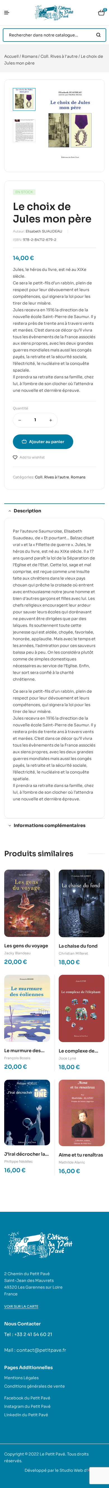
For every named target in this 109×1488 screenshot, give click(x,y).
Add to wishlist (32, 457)
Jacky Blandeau (17, 953)
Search (98, 35)
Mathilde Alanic (72, 1162)
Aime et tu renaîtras (81, 1155)
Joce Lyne (67, 1058)
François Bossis (17, 1058)
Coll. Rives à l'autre (59, 56)
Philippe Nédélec (18, 1161)
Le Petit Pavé (52, 1454)
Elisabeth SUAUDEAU (44, 231)
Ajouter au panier (46, 441)
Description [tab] (27, 511)
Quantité (20, 408)
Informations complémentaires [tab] (50, 825)
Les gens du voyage (26, 946)
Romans (29, 56)
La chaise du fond (78, 946)
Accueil (11, 56)
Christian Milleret (73, 953)
